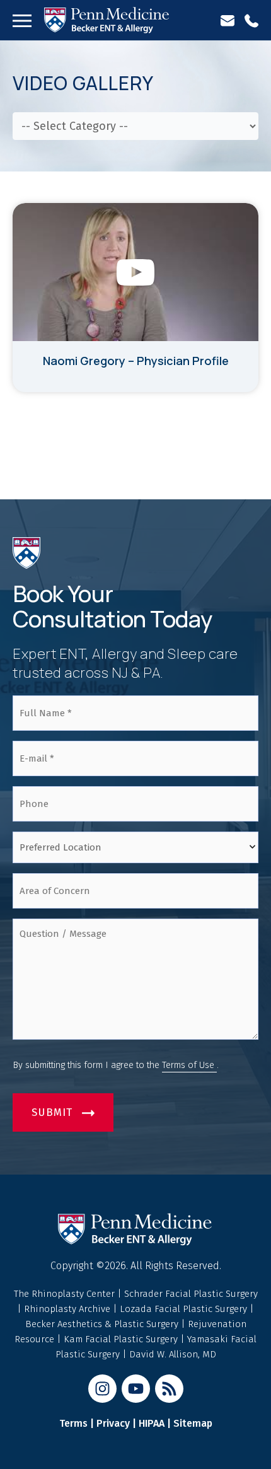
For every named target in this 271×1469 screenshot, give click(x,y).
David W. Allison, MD (172, 1354)
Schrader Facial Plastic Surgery (191, 1293)
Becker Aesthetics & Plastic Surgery (103, 1324)
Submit (52, 1112)
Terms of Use (189, 1065)
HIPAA (151, 1423)
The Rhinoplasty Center (65, 1293)
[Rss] (169, 1388)
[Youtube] (136, 1388)
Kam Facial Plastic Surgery (121, 1339)
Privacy (113, 1423)
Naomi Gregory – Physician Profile (136, 360)
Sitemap (192, 1423)
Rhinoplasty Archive (68, 1309)
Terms (73, 1423)
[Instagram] (102, 1388)
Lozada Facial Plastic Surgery (185, 1309)
